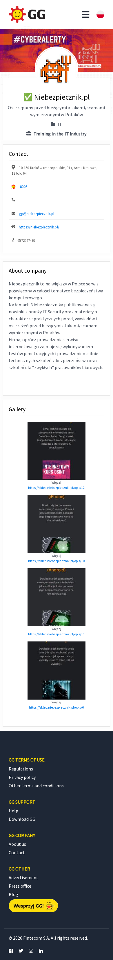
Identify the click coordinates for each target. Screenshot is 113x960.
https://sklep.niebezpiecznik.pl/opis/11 (56, 634)
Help (13, 811)
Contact (17, 852)
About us (17, 844)
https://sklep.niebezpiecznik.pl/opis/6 (56, 707)
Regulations (21, 769)
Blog (13, 894)
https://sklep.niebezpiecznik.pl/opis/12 (56, 487)
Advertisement (23, 877)
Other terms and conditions (36, 786)
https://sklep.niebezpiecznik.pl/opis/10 (56, 561)
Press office (20, 886)
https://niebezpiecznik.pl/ (39, 227)
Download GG (22, 819)
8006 (23, 186)
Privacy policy (22, 777)
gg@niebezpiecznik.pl (36, 213)
